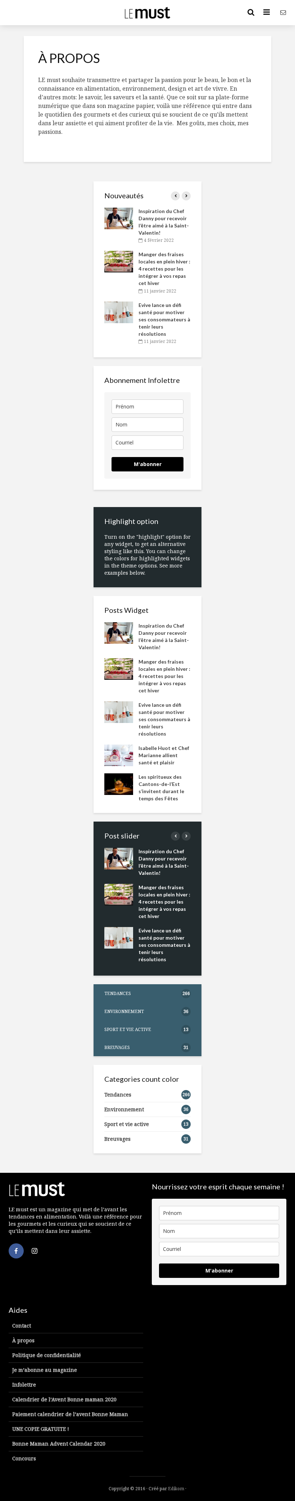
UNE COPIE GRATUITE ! (40, 1428)
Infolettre (24, 1384)
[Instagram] (34, 1250)
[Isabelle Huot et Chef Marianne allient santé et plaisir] (118, 754)
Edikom (176, 1489)
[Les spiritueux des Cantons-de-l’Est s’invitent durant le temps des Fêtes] (118, 783)
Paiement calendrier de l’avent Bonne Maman (70, 1414)
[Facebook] (16, 1250)
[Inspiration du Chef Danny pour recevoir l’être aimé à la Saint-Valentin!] (118, 218)
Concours (24, 1458)
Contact (21, 1325)
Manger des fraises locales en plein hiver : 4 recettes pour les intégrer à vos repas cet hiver (164, 268)
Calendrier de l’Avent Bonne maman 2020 (64, 1399)
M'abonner (148, 464)
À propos (23, 1340)
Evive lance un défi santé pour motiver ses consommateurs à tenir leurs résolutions (164, 319)
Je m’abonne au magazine (44, 1369)
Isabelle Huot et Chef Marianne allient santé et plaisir (164, 755)
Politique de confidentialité (46, 1355)
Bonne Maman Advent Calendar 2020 (58, 1443)
